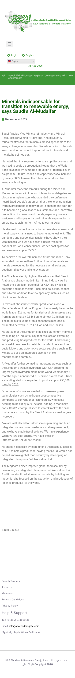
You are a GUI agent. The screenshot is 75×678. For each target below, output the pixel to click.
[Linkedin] (23, 644)
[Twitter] (42, 644)
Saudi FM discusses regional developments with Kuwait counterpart (41, 76)
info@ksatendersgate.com (24, 626)
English (15, 61)
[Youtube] (32, 644)
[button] (9, 44)
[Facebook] (52, 644)
